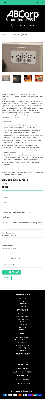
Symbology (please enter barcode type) (18, 213)
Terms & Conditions (22, 340)
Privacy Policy (22, 342)
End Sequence (8, 246)
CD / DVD (22, 327)
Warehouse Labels (22, 316)
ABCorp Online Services (23, 391)
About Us (22, 298)
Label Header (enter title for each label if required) (22, 223)
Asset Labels (22, 314)
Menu (6, 3)
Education (22, 322)
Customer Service (22, 337)
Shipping (22, 348)
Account (23, 358)
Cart (41, 3)
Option (4, 193)
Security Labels (22, 319)
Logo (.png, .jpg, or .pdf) (11, 258)
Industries (22, 329)
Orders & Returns (22, 345)
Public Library (22, 324)
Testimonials (22, 304)
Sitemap (22, 350)
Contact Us (22, 306)
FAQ (22, 301)
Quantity (5, 203)
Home (4, 35)
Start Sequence (8, 233)
